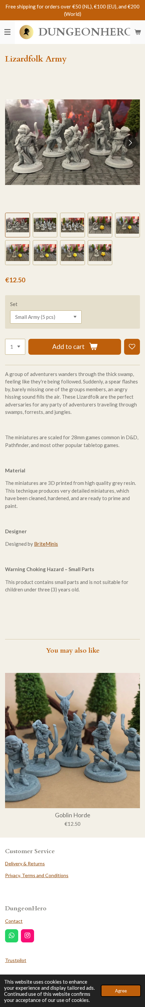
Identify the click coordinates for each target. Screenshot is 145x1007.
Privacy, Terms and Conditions (36, 875)
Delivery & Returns (25, 863)
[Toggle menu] (7, 32)
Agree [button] (121, 990)
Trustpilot (15, 960)
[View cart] (137, 32)
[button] (17, 225)
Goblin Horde (72, 815)
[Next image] (130, 142)
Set (14, 304)
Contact (14, 921)
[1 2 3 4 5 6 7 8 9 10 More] (15, 347)
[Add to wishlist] (132, 347)
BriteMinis (46, 544)
